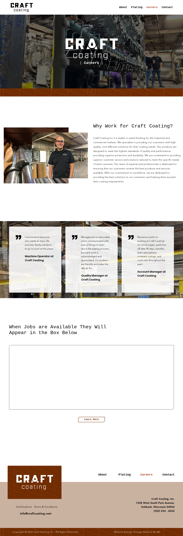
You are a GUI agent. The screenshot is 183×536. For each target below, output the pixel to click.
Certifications (24, 506)
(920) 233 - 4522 (164, 511)
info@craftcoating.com (35, 513)
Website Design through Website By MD (137, 532)
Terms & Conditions (45, 506)
